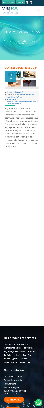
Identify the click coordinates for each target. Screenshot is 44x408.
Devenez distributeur (13, 376)
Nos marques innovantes (16, 344)
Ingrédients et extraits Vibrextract (20, 347)
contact (20, 2)
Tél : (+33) (15, 391)
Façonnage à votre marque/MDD (19, 351)
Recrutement (8, 2)
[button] (38, 402)
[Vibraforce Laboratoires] (10, 10)
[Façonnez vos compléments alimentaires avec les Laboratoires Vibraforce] (22, 78)
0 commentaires (12, 99)
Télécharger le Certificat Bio (17, 355)
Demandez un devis (13, 380)
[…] (18, 146)
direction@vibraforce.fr (15, 92)
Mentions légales (12, 387)
